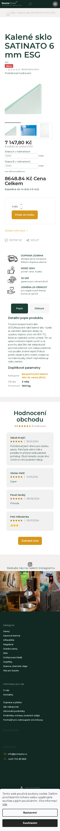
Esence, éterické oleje (15, 666)
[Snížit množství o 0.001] (21, 208)
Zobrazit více (30, 540)
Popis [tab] (19, 308)
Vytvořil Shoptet (32, 787)
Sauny (6, 631)
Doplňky (7, 661)
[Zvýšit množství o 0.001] (21, 205)
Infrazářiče (8, 640)
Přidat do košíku (24, 214)
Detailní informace (15, 230)
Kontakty (8, 694)
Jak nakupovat (11, 706)
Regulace (8, 644)
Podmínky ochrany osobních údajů (21, 715)
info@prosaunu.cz (17, 754)
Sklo (5, 653)
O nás (6, 690)
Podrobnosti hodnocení (18, 73)
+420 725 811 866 (17, 759)
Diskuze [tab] (39, 308)
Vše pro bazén (11, 670)
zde (4, 804)
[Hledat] (30, 4)
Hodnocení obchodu (30, 416)
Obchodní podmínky (14, 711)
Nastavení (30, 812)
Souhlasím (30, 823)
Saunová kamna (11, 635)
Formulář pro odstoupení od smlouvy (23, 719)
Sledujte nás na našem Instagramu (31, 568)
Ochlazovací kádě (12, 657)
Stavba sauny (10, 648)
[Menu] (55, 4)
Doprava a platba (12, 702)
